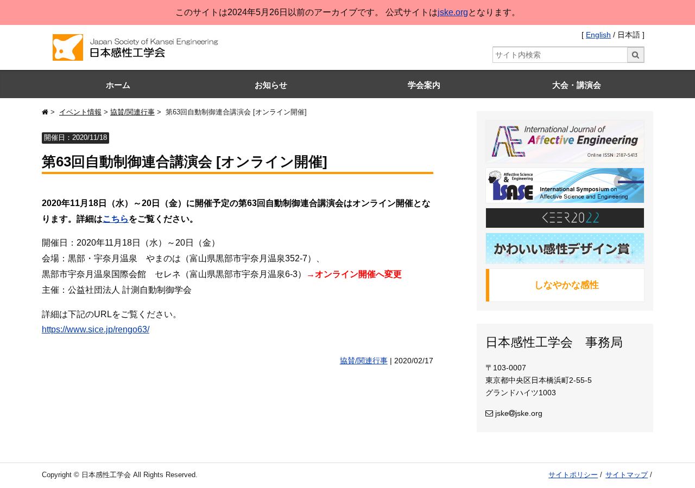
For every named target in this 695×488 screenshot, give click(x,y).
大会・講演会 (576, 84)
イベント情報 (80, 112)
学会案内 (424, 84)
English (598, 35)
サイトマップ (626, 475)
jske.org (453, 12)
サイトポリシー (573, 475)
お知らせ (271, 84)
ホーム (118, 84)
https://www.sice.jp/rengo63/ (95, 329)
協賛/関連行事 (132, 112)
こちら (116, 218)
